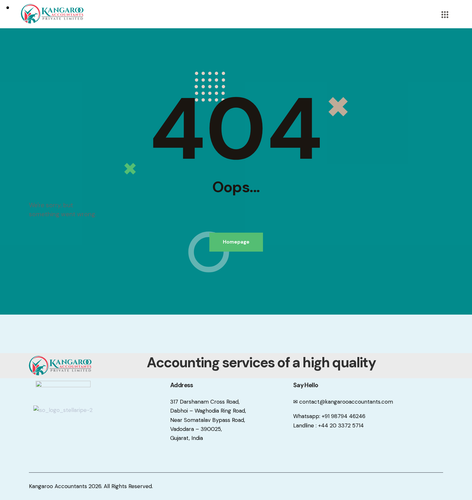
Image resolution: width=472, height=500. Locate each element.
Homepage (236, 242)
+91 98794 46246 (343, 416)
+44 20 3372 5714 (341, 425)
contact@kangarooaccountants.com (346, 401)
